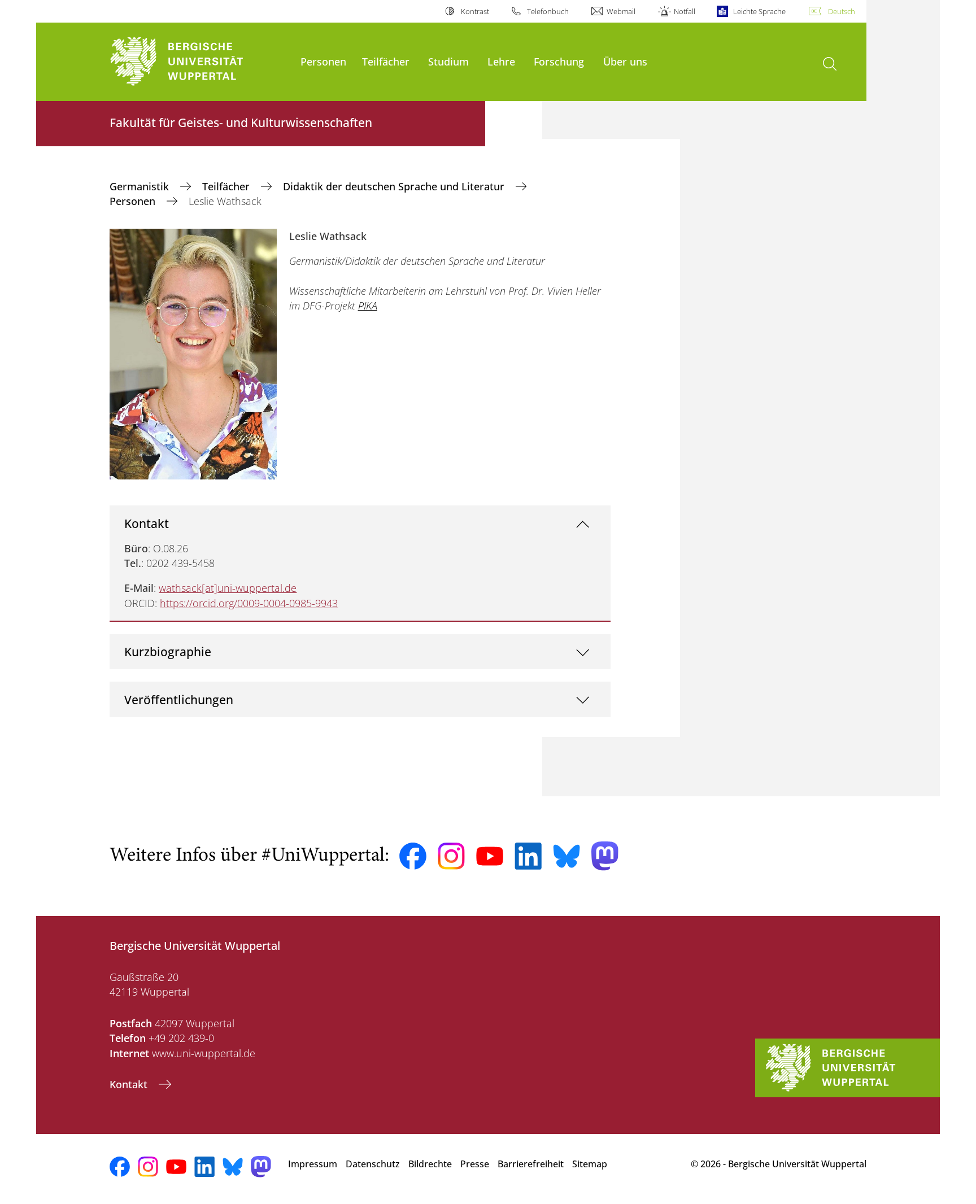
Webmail (621, 11)
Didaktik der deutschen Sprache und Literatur (395, 186)
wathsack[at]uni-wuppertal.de (228, 588)
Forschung (559, 61)
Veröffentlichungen (178, 699)
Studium (448, 61)
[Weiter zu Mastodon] (604, 855)
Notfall (684, 11)
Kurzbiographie (167, 651)
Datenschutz (373, 1164)
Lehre (501, 61)
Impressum (312, 1164)
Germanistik (141, 186)
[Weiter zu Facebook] (412, 856)
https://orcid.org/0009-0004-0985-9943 (249, 603)
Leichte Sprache (759, 11)
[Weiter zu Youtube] (489, 856)
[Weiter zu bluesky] (566, 856)
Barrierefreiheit (531, 1164)
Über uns (625, 61)
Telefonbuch (548, 11)
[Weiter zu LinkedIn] (528, 856)
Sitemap (589, 1164)
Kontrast (475, 11)
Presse (474, 1164)
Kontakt (146, 523)
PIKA (367, 305)
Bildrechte (430, 1164)
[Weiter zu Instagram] (451, 856)
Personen (323, 61)
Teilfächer (385, 61)
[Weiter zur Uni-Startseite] (199, 61)
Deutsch (841, 11)
